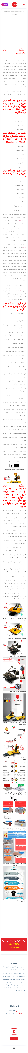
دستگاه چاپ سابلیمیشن (16, 11)
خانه (23, 11)
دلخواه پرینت (21, 220)
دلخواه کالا (19, 291)
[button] (24, 4)
